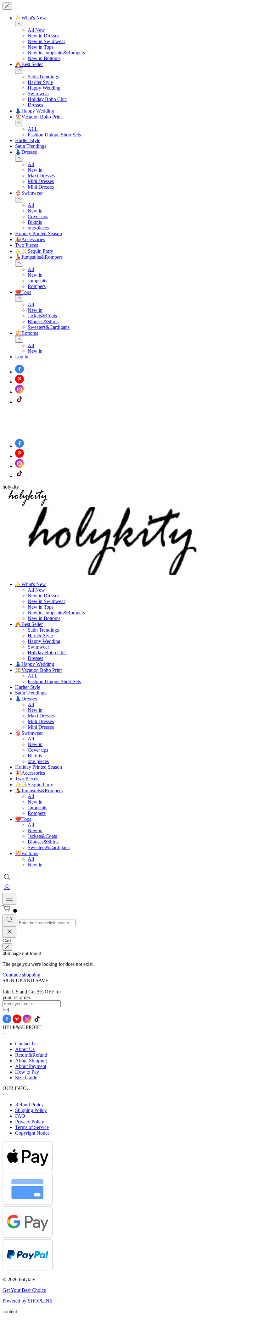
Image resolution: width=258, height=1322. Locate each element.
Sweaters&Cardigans (49, 327)
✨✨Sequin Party (34, 251)
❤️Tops (23, 292)
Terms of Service (32, 1127)
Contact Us (26, 1043)
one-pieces (38, 227)
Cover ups (38, 216)
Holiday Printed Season (38, 233)
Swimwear (38, 93)
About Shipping (31, 1060)
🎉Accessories (30, 239)
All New (36, 30)
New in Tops (40, 47)
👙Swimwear (29, 193)
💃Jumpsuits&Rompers (39, 257)
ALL (33, 129)
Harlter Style (40, 82)
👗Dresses (26, 152)
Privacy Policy (29, 1121)
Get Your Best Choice (24, 1290)
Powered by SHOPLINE (28, 1300)
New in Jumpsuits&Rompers (56, 52)
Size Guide (26, 1077)
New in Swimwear (46, 41)
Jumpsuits (37, 280)
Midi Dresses (41, 181)
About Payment (30, 1066)
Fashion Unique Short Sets (54, 134)
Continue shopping (21, 974)
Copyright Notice (32, 1133)
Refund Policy (29, 1104)
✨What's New (30, 17)
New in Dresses (43, 35)
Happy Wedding (44, 88)
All (31, 164)
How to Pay (27, 1072)
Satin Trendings (43, 76)
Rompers (37, 286)
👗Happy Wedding (34, 110)
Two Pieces (26, 245)
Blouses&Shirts (43, 321)
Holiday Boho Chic (47, 99)
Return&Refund (31, 1055)
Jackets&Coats (42, 315)
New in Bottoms (44, 58)
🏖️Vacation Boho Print (38, 116)
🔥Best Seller (29, 64)
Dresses (35, 105)
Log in (21, 356)
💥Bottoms (26, 333)
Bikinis (35, 222)
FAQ (20, 1116)
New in (35, 170)
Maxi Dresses (41, 175)
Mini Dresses (41, 187)
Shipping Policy (31, 1110)
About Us (25, 1049)
